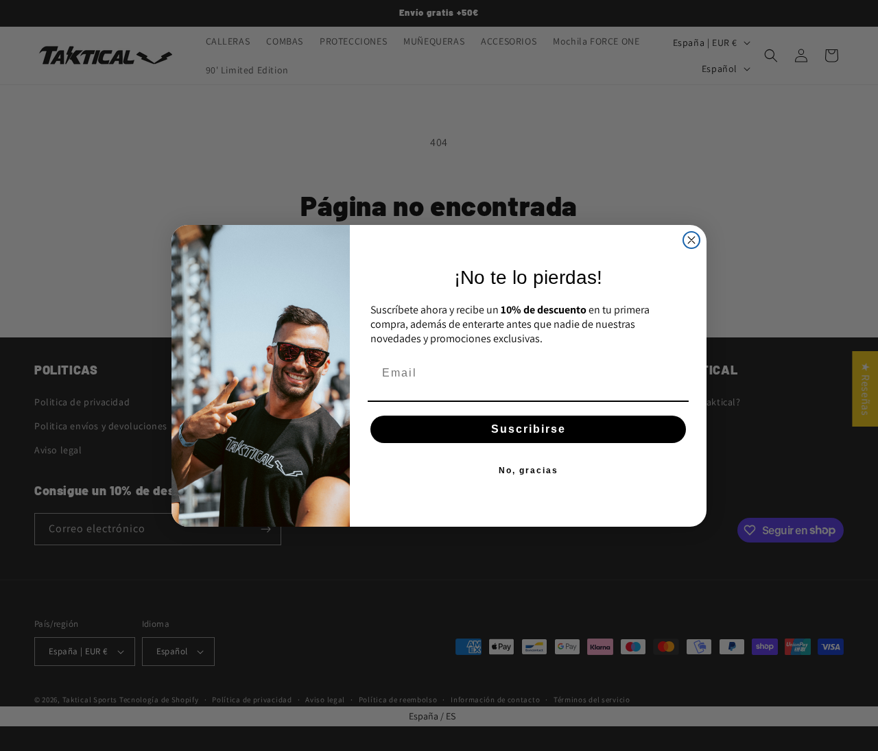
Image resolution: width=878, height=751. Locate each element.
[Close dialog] (691, 240)
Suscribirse (528, 429)
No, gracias (528, 470)
